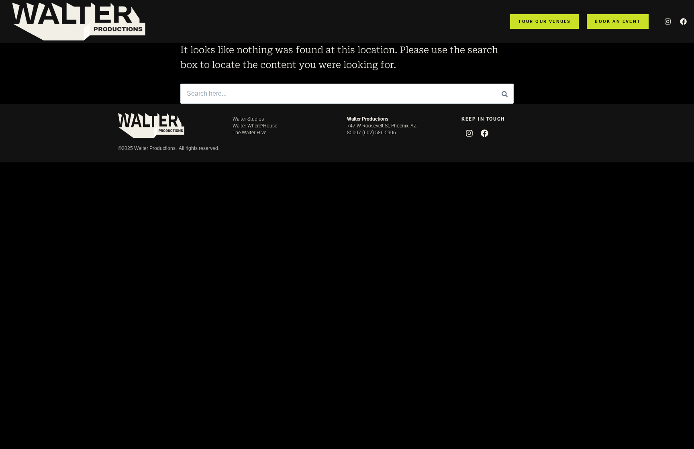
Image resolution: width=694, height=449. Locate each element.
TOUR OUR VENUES (544, 21)
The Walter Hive (249, 132)
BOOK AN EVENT (618, 21)
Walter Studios (248, 119)
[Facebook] (683, 21)
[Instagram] (667, 21)
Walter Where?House (255, 126)
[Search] (505, 94)
